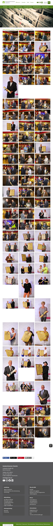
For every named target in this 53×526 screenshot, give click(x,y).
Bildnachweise (47, 524)
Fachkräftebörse (33, 500)
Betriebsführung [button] (37, 7)
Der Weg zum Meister (8, 499)
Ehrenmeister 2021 (28, 29)
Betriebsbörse (33, 504)
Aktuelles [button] (5, 7)
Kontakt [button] (23, 2)
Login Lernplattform (8, 505)
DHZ (31, 513)
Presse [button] (31, 2)
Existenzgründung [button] (28, 7)
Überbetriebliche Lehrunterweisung (12, 491)
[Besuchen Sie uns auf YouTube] (37, 2)
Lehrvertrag (6, 492)
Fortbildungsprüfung (8, 502)
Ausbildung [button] (11, 7)
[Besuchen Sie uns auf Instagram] (39, 2)
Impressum (24, 524)
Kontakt (31, 489)
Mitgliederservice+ (34, 510)
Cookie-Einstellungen (8, 525)
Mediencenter (19, 29)
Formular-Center (33, 511)
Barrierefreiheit (31, 524)
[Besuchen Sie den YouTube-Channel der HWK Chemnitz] (4, 481)
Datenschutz (19, 524)
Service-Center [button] (45, 7)
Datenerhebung (39, 524)
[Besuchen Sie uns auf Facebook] (40, 2)
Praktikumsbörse (33, 503)
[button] (6, 458)
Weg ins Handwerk (8, 489)
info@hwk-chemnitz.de (11, 475)
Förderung (6, 512)
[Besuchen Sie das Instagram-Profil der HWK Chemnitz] (7, 481)
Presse (13, 29)
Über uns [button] (18, 2)
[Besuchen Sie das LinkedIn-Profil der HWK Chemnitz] (12, 481)
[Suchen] (49, 2)
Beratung (6, 510)
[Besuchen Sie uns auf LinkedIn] (42, 3)
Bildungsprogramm (8, 501)
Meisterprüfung (7, 504)
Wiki (28, 2)
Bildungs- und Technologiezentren (37, 492)
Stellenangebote (33, 494)
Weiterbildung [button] (19, 7)
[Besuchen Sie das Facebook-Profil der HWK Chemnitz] (9, 481)
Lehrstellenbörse (33, 501)
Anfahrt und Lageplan (34, 491)
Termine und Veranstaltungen (36, 514)
